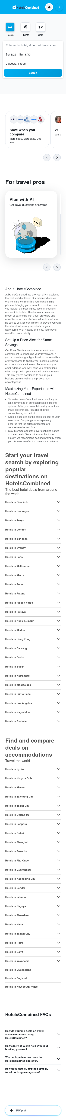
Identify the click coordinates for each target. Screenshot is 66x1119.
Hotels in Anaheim (16, 721)
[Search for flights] (25, 27)
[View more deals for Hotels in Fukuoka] (58, 851)
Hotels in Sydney (15, 547)
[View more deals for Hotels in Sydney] (58, 548)
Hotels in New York (16, 502)
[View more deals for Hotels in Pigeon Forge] (58, 602)
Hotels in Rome (14, 942)
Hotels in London (15, 529)
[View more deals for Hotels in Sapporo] (58, 824)
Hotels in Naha (14, 924)
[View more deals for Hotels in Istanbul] (58, 897)
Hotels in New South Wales (21, 986)
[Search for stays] (10, 27)
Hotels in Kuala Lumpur (19, 621)
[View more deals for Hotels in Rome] (58, 943)
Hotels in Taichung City (19, 796)
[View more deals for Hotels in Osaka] (58, 657)
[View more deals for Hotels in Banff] (58, 952)
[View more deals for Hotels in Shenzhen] (58, 915)
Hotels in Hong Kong (17, 639)
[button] (6, 7)
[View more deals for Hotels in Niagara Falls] (58, 778)
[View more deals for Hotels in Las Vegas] (58, 511)
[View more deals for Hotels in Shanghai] (58, 842)
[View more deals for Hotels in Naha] (58, 924)
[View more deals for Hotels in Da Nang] (58, 648)
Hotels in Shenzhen (17, 915)
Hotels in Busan (14, 666)
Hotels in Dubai (14, 833)
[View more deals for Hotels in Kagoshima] (58, 712)
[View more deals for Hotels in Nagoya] (58, 906)
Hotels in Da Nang (16, 648)
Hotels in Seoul (14, 584)
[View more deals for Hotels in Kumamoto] (58, 676)
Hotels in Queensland (18, 969)
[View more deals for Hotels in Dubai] (58, 833)
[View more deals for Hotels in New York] (58, 502)
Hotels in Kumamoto (17, 675)
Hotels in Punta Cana (18, 694)
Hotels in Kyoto (14, 769)
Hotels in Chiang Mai (17, 815)
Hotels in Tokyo (14, 520)
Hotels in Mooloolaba (18, 685)
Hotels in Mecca (14, 575)
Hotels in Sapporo (16, 824)
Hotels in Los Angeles (18, 703)
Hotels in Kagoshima (17, 712)
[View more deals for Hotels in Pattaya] (58, 612)
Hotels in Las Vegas (17, 511)
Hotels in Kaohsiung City (20, 878)
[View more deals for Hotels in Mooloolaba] (58, 685)
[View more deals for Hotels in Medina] (58, 630)
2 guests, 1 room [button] (16, 63)
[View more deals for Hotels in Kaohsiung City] (58, 879)
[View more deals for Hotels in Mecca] (58, 575)
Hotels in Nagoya (15, 906)
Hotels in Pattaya (15, 611)
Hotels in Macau (15, 787)
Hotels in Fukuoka (16, 851)
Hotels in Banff (14, 952)
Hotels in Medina (15, 630)
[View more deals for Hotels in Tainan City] (58, 933)
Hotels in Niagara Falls (18, 778)
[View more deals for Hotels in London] (58, 529)
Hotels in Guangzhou (18, 869)
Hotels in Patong (15, 593)
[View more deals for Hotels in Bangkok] (58, 538)
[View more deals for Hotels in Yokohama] (58, 961)
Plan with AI (22, 199)
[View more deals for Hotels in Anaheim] (58, 721)
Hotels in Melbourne (17, 566)
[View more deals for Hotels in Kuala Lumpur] (58, 621)
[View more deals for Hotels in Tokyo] (58, 520)
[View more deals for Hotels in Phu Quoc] (58, 860)
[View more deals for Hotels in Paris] (58, 557)
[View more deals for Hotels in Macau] (58, 787)
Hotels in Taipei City (17, 805)
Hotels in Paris (14, 557)
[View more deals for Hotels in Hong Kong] (58, 639)
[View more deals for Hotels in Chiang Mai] (58, 815)
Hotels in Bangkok (16, 538)
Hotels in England (16, 978)
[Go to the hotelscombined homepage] (25, 7)
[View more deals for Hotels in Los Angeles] (58, 703)
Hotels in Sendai (15, 888)
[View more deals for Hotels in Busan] (58, 666)
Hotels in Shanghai (16, 842)
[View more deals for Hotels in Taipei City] (58, 806)
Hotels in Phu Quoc (17, 860)
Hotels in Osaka (14, 657)
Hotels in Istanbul (16, 897)
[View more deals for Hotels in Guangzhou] (58, 869)
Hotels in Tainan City (17, 933)
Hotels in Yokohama (17, 961)
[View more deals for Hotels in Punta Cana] (58, 694)
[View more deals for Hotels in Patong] (58, 593)
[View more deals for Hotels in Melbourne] (58, 566)
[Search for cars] (40, 27)
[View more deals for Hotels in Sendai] (58, 888)
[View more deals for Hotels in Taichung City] (58, 796)
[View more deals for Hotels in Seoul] (58, 584)
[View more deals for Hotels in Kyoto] (58, 769)
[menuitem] (10, 29)
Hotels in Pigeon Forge (19, 602)
